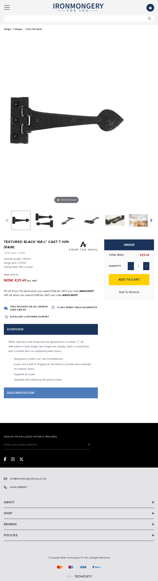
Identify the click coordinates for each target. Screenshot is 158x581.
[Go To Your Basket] (150, 8)
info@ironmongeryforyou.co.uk (28, 478)
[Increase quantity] (146, 266)
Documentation (20, 392)
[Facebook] (5, 459)
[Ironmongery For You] (78, 7)
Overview (15, 329)
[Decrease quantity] (131, 266)
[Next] (121, 121)
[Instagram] (13, 459)
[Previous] (12, 121)
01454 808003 (18, 487)
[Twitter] (21, 459)
